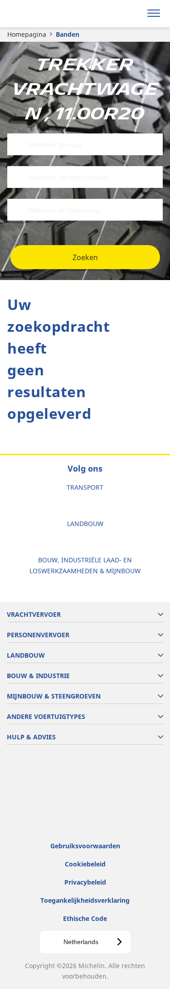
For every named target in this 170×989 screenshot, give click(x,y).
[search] (132, 13)
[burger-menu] (154, 13)
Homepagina (26, 34)
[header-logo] (42, 13)
